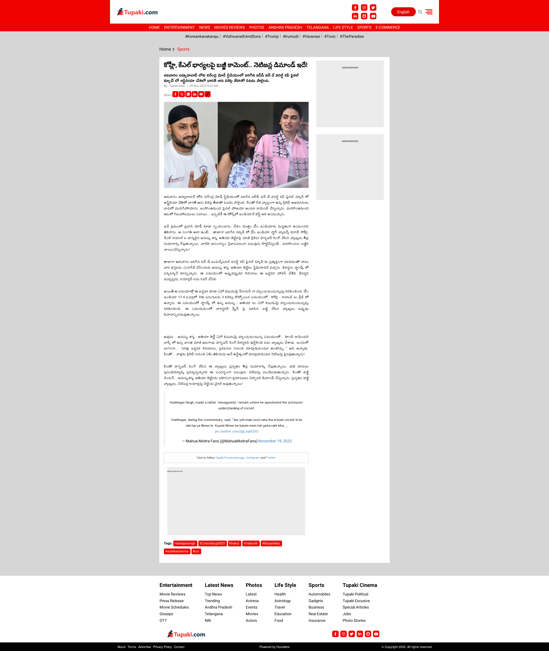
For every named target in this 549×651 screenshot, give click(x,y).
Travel (279, 607)
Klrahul (234, 543)
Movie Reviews (172, 594)
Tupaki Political (355, 594)
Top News (213, 594)
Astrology (282, 600)
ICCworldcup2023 (213, 543)
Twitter (271, 458)
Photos (256, 27)
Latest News (219, 585)
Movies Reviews (229, 27)
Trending (212, 600)
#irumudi (290, 36)
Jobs (347, 614)
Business (316, 607)
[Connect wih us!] (355, 16)
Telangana (317, 27)
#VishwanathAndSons (242, 36)
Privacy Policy (162, 647)
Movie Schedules (174, 607)
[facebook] (175, 94)
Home (154, 27)
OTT (163, 620)
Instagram (253, 458)
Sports (364, 27)
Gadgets (316, 600)
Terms (132, 647)
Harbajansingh (185, 543)
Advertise (144, 647)
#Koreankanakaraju (202, 36)
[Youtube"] (373, 16)
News (204, 27)
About (121, 647)
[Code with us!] (364, 16)
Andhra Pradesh (285, 27)
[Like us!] (355, 7)
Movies (252, 614)
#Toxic (330, 36)
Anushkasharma (177, 551)
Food (278, 620)
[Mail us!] (376, 634)
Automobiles (319, 594)
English (403, 12)
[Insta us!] (364, 7)
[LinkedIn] (195, 94)
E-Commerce (388, 27)
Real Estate (318, 614)
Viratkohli (251, 543)
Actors (251, 620)
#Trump (272, 36)
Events (251, 607)
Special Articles (356, 607)
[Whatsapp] (188, 94)
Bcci (196, 551)
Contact (179, 647)
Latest (251, 594)
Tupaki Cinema (360, 585)
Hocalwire (283, 647)
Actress (252, 600)
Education (282, 614)
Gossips (166, 614)
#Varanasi (311, 36)
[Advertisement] (19, 198)
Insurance (317, 620)
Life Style (343, 27)
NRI (208, 620)
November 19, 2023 (275, 441)
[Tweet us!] (373, 7)
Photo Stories (354, 620)
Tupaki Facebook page (230, 458)
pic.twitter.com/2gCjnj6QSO (236, 431)
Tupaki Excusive (356, 600)
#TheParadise (352, 36)
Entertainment (179, 27)
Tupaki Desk (177, 85)
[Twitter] (182, 94)
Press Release (172, 600)
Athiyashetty (271, 543)
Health (280, 594)
